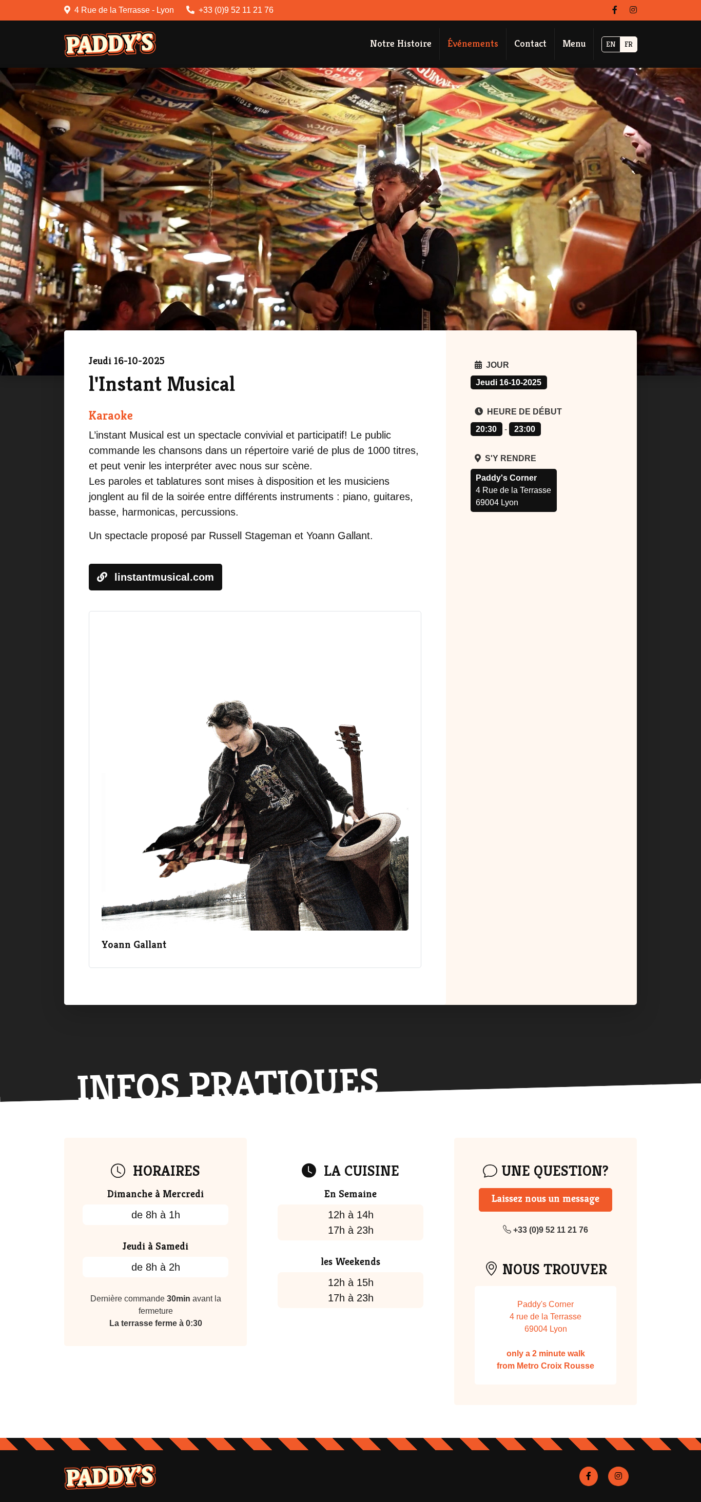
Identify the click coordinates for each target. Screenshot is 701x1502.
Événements (472, 43)
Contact (530, 43)
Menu (574, 43)
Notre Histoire (401, 43)
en (611, 44)
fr (629, 44)
